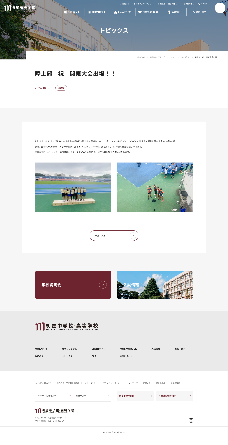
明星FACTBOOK (128, 349)
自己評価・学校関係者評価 (68, 383)
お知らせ (39, 356)
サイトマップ (132, 383)
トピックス (67, 356)
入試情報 (155, 349)
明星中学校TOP (126, 396)
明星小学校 (160, 383)
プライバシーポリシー (112, 383)
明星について (41, 349)
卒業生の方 (81, 396)
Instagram (191, 420)
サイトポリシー (90, 383)
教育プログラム (69, 349)
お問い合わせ (126, 356)
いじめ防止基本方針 (43, 383)
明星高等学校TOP (167, 396)
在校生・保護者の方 (46, 396)
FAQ (94, 356)
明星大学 (147, 383)
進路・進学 (180, 349)
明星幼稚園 (175, 383)
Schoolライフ (98, 349)
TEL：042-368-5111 (57, 421)
